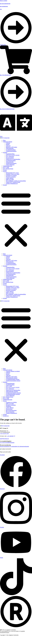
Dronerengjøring (10, 158)
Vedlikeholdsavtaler (7, 166)
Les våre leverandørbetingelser (7, 442)
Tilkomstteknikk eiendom (12, 391)
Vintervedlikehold (10, 164)
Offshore (8, 143)
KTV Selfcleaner (10, 156)
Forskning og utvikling (11, 175)
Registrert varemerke (11, 176)
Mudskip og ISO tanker (11, 147)
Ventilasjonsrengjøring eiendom (13, 392)
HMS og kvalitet (10, 179)
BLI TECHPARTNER (4, 6)
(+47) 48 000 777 (11, 436)
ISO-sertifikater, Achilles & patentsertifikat (16, 180)
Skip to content (3, 0)
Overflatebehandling (11, 149)
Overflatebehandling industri (12, 379)
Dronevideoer (9, 409)
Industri (8, 144)
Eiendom (5, 152)
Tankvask (8, 145)
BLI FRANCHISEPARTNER (5, 3)
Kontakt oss (6, 415)
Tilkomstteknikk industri (11, 378)
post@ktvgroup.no (4, 438)
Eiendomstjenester (10, 383)
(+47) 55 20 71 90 (4, 433)
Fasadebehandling (10, 153)
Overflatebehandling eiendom (13, 394)
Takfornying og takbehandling (13, 159)
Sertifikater (8, 406)
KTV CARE (6, 167)
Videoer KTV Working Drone (13, 182)
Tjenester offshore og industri (13, 371)
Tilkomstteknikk (10, 148)
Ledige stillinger (10, 178)
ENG (1, 9)
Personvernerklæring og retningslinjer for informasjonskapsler (14, 446)
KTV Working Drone (8, 168)
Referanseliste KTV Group (12, 172)
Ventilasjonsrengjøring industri (13, 380)
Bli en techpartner (10, 411)
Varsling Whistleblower (11, 413)
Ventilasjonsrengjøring (11, 151)
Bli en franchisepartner (11, 410)
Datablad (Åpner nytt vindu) (12, 174)
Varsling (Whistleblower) (12, 183)
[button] (16, 219)
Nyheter (5, 170)
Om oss (5, 171)
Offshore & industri (7, 141)
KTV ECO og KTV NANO (12, 155)
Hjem (4, 140)
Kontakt (5, 185)
